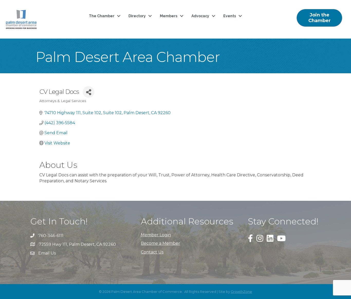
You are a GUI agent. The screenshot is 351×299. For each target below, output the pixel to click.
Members (168, 16)
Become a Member (160, 243)
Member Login (156, 234)
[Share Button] (88, 92)
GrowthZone (241, 291)
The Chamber (101, 16)
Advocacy (200, 16)
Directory (137, 16)
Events (229, 16)
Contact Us (152, 252)
